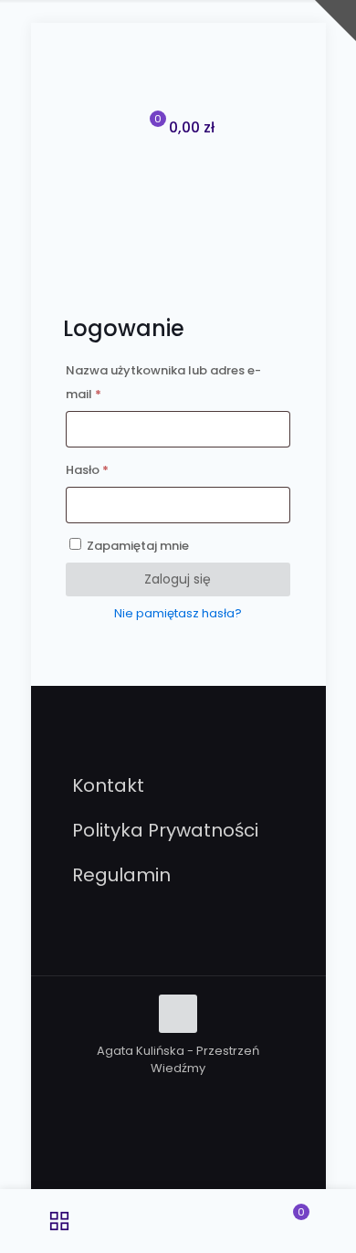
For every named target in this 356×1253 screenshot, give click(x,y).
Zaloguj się (177, 579)
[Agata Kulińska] (178, 73)
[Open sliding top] (335, 20)
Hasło (122, 468)
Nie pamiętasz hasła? (178, 613)
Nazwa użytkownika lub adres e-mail (163, 381)
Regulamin (121, 875)
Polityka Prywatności (165, 830)
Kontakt (108, 785)
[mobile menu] (301, 73)
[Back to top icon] (178, 1014)
